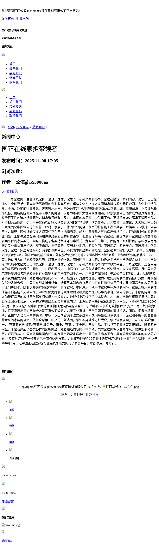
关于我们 (15, 68)
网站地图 (92, 394)
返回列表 (8, 191)
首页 (12, 64)
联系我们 (15, 82)
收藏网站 (22, 18)
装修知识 (15, 73)
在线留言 (8, 501)
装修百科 (15, 78)
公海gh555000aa (18, 127)
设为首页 (8, 18)
